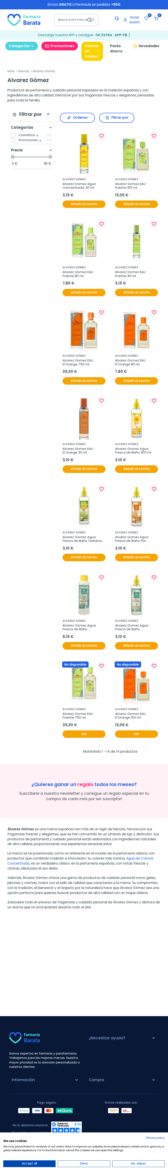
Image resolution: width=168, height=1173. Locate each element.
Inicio (11, 71)
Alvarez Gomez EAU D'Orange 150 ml (130, 716)
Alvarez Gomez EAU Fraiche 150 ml (130, 186)
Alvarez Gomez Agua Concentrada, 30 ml (80, 186)
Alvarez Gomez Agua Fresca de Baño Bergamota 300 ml (132, 627)
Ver (84, 734)
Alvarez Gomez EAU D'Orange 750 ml (78, 362)
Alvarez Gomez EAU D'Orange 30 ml (78, 451)
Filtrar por (119, 117)
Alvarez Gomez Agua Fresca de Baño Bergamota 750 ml (80, 627)
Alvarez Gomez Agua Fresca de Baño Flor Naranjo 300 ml (132, 539)
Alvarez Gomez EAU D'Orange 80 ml (130, 362)
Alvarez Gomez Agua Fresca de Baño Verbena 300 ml (83, 539)
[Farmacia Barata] (23, 19)
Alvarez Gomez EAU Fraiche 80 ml (78, 274)
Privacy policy (155, 1138)
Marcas (23, 71)
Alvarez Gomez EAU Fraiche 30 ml (130, 274)
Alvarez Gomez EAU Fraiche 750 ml (78, 716)
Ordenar (80, 117)
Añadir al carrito (84, 204)
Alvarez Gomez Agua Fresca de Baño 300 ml (133, 451)
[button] (156, 18)
